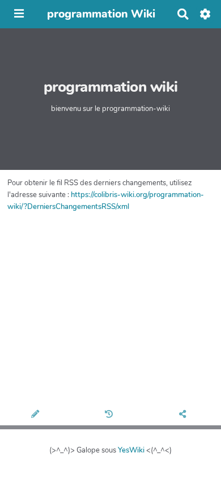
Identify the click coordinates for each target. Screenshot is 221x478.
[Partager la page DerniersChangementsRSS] (184, 415)
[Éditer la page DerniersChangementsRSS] (37, 415)
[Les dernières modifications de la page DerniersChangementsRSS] (110, 415)
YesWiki (131, 450)
